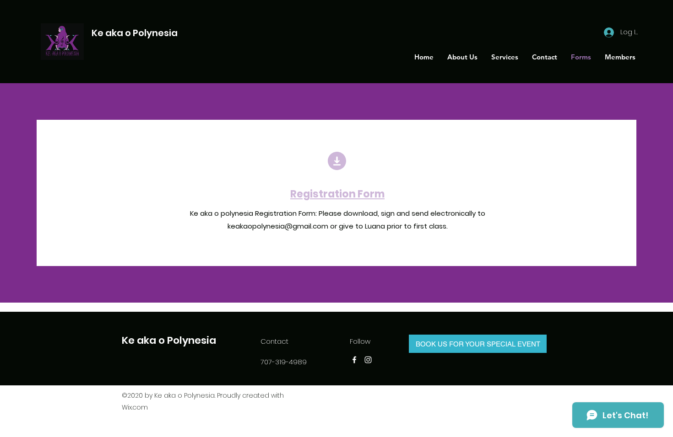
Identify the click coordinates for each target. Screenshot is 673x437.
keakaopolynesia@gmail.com (278, 226)
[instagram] (368, 359)
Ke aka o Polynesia (135, 33)
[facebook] (354, 359)
